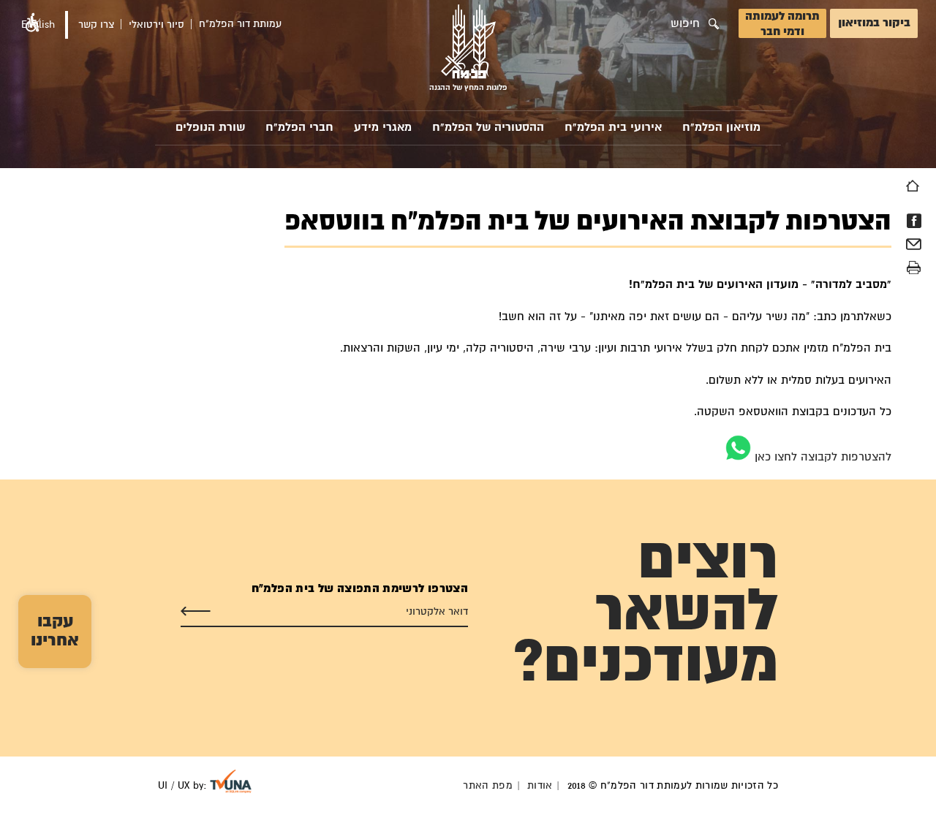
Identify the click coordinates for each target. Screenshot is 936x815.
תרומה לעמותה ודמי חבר (782, 24)
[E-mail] (913, 246)
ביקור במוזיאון (874, 23)
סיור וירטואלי (156, 24)
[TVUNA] (231, 781)
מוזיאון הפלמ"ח (721, 127)
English (38, 24)
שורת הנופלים (210, 127)
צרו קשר (96, 24)
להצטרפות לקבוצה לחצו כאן (821, 457)
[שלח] (196, 611)
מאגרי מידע (383, 127)
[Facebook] (913, 220)
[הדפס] (913, 268)
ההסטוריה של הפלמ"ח (488, 127)
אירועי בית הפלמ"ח (613, 127)
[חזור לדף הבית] (912, 185)
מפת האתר (488, 785)
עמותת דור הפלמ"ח (240, 24)
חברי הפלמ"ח (299, 127)
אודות (540, 785)
